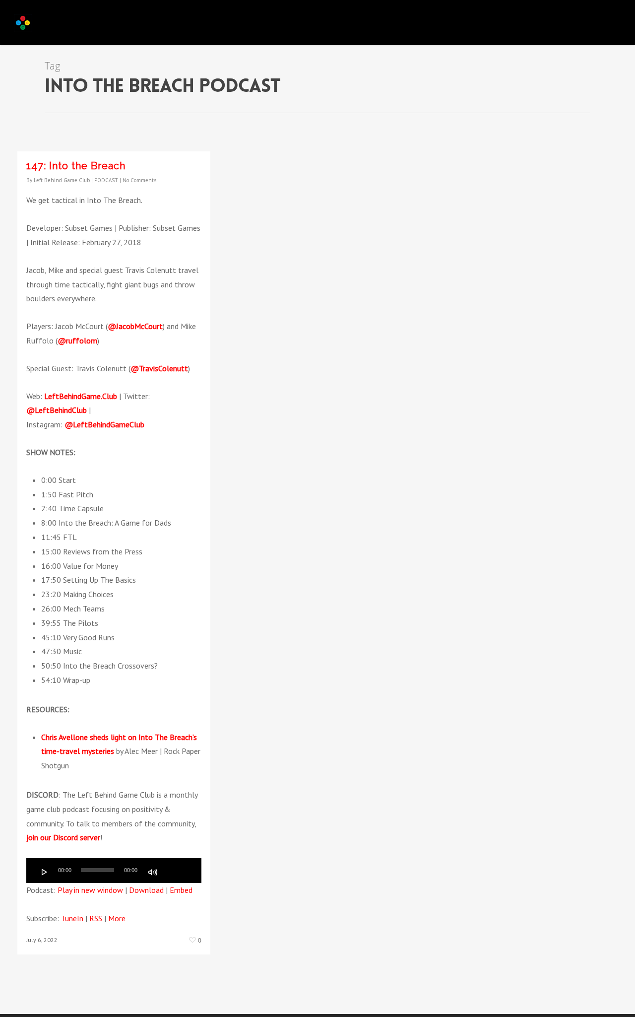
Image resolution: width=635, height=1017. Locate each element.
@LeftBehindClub (56, 410)
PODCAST (106, 180)
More (117, 918)
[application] (113, 870)
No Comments (139, 180)
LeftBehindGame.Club (80, 396)
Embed (181, 890)
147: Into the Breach (76, 166)
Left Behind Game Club (62, 180)
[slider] (175, 871)
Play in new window (90, 890)
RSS (95, 918)
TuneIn (72, 918)
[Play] (44, 872)
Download (146, 890)
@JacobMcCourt (135, 326)
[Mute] (152, 872)
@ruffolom (77, 340)
